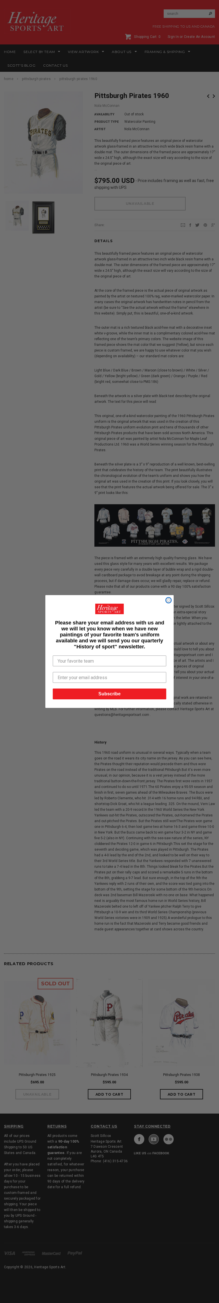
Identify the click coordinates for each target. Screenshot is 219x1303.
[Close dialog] (168, 600)
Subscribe (109, 693)
